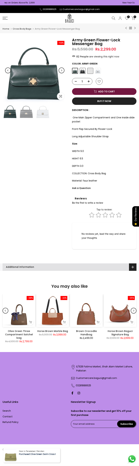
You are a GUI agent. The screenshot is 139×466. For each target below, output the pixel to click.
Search (7, 410)
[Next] (61, 70)
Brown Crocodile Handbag (86, 332)
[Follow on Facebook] (72, 393)
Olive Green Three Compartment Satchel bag (19, 334)
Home (6, 29)
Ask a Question (81, 188)
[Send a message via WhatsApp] (132, 459)
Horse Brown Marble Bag (52, 331)
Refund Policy (10, 422)
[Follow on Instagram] (78, 393)
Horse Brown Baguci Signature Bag (120, 332)
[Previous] (8, 70)
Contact (8, 416)
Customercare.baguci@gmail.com (81, 9)
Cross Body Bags (22, 29)
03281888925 (49, 9)
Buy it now (104, 101)
